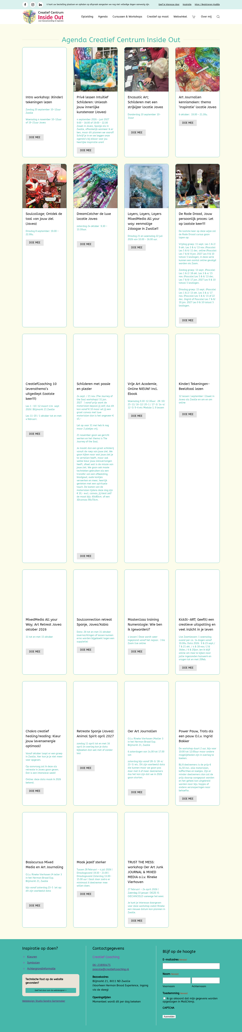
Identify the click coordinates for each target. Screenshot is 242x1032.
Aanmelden (169, 1016)
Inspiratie (187, 4)
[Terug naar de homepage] (42, 16)
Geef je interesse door (169, 4)
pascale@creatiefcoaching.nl (111, 969)
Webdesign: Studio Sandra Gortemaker (43, 1001)
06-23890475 (102, 964)
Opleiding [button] (87, 16)
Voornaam (169, 986)
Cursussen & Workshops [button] (127, 16)
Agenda (103, 16)
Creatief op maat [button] (158, 16)
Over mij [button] (206, 16)
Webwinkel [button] (180, 16)
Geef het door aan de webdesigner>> (51, 990)
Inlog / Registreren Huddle (207, 4)
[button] (218, 16)
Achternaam (199, 986)
